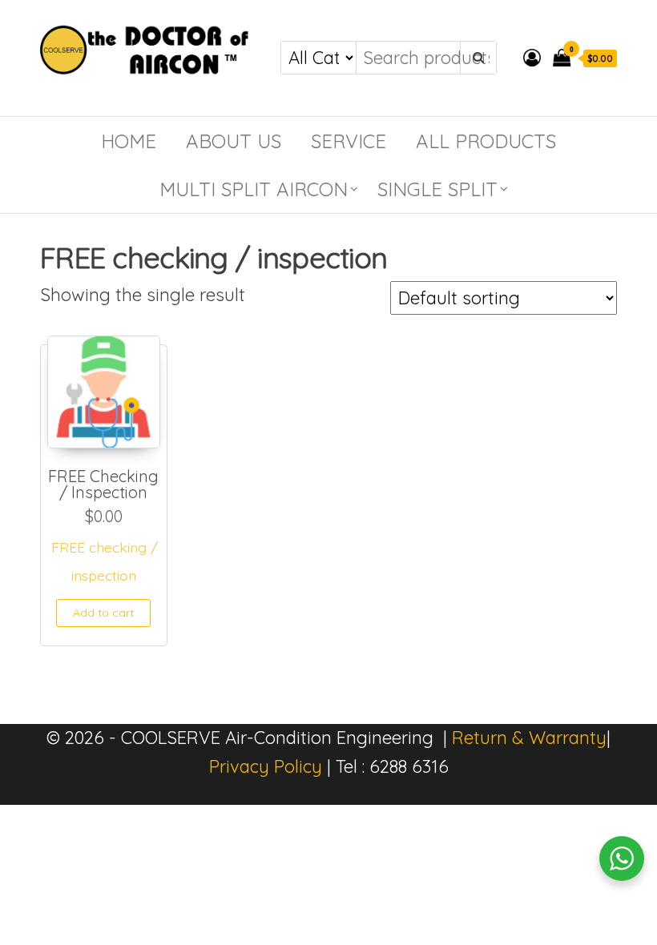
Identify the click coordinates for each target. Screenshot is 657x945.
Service (348, 141)
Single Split (437, 189)
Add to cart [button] (103, 612)
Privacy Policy (265, 766)
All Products (486, 141)
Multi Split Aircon (253, 189)
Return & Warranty (529, 737)
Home (128, 141)
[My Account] (532, 57)
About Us (233, 141)
